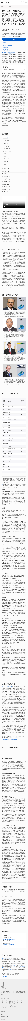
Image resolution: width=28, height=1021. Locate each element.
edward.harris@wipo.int (8, 944)
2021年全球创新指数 (7, 686)
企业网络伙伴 (5, 47)
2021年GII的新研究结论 (7, 44)
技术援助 (10, 969)
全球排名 (5, 42)
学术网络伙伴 (5, 49)
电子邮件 (5, 976)
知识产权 (15, 965)
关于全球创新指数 (6, 50)
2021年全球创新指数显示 (9, 53)
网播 (14, 39)
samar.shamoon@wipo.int (9, 939)
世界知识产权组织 (6, 958)
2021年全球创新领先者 (7, 45)
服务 (19, 965)
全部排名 (5, 137)
